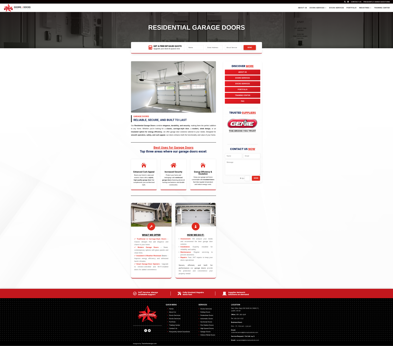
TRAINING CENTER (242, 95)
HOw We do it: (195, 235)
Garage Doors (205, 332)
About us (302, 8)
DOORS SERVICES (242, 78)
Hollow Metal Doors (207, 335)
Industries (364, 8)
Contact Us (173, 328)
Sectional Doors (206, 322)
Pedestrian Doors (206, 315)
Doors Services (317, 8)
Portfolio (352, 8)
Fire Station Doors (207, 325)
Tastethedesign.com (149, 343)
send (249, 47)
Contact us (356, 2)
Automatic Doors (206, 319)
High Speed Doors (207, 328)
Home (171, 309)
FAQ (242, 101)
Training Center (382, 8)
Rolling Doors (205, 312)
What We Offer (151, 235)
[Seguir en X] (145, 330)
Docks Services (336, 8)
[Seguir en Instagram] (149, 330)
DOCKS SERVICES (242, 84)
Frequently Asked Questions (376, 2)
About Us (242, 72)
